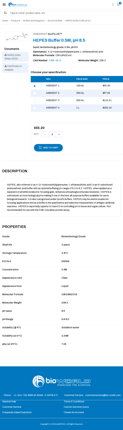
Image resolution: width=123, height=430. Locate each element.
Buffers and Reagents (34, 21)
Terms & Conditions (74, 401)
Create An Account (74, 412)
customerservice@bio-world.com (103, 395)
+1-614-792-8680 (24, 395)
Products (15, 21)
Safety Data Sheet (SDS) (12, 57)
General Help (9, 401)
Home (5, 21)
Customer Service (11, 407)
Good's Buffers (55, 21)
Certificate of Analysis (13, 68)
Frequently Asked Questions (17, 412)
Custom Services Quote (76, 407)
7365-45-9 (55, 60)
